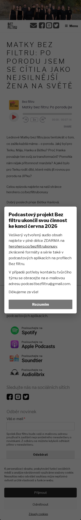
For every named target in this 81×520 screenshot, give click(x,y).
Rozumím (40, 304)
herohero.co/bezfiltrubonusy (33, 246)
